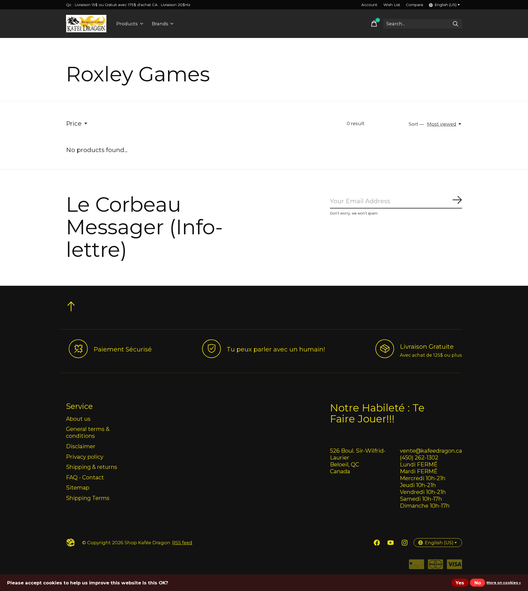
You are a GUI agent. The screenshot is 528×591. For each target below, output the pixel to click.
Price (74, 123)
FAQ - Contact (85, 477)
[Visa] (454, 566)
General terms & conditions (87, 432)
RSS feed (182, 542)
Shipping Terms (87, 497)
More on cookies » (503, 583)
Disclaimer (80, 446)
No (477, 582)
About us (78, 418)
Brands (160, 23)
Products (127, 23)
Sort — (416, 124)
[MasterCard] (435, 566)
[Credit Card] (416, 566)
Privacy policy (84, 456)
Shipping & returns (91, 466)
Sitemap (77, 487)
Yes (460, 582)
